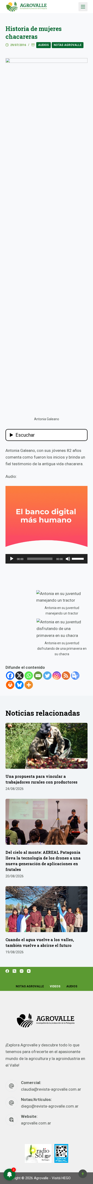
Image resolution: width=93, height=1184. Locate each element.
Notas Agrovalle (68, 45)
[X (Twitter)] (14, 971)
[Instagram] (56, 675)
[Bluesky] (19, 685)
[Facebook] (10, 675)
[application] (46, 559)
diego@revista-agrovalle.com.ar (49, 1106)
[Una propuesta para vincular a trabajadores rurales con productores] (46, 746)
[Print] (10, 685)
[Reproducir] (11, 558)
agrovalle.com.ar (36, 1123)
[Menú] (83, 6)
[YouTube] (29, 971)
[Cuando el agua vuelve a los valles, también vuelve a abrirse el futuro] (46, 909)
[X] (19, 675)
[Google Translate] (75, 675)
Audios (43, 45)
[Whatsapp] (29, 675)
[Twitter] (47, 675)
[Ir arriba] (82, 1173)
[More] (29, 685)
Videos (55, 986)
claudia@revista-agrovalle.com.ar (51, 1089)
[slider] (78, 558)
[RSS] (66, 675)
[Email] (38, 675)
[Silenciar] (68, 558)
